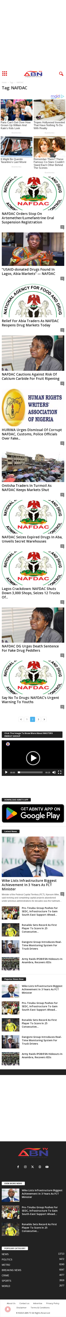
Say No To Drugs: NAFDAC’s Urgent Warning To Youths (30, 699)
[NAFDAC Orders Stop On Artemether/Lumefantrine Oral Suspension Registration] (33, 193)
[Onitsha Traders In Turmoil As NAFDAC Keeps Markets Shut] (33, 465)
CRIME (5, 1275)
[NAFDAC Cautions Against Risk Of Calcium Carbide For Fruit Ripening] (33, 353)
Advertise (37, 1303)
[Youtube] (47, 1167)
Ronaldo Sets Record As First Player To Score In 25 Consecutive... (39, 928)
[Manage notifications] (8, 1309)
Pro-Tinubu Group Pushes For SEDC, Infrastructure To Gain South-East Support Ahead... (40, 911)
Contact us (24, 1303)
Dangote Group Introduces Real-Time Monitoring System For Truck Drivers (42, 945)
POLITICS (7, 1259)
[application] (33, 758)
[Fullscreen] (59, 772)
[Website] (40, 1167)
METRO (6, 1265)
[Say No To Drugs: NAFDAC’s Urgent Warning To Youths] (33, 677)
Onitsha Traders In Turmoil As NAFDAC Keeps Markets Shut (27, 487)
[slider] (30, 772)
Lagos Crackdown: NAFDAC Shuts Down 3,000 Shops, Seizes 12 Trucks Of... (31, 593)
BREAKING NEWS (11, 1270)
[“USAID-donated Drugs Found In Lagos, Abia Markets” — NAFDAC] (33, 249)
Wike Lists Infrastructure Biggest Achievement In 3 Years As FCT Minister (29, 884)
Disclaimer (22, 1307)
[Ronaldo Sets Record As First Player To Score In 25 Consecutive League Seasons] (10, 929)
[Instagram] (26, 1167)
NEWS (5, 1254)
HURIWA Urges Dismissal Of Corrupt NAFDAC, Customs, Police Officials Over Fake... (32, 434)
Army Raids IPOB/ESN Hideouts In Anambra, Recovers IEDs (42, 960)
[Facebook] (19, 1167)
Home (4, 82)
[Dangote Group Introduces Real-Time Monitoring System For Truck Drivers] (10, 946)
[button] (33, 758)
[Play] (6, 772)
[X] (33, 1167)
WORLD (6, 1286)
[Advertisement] (33, 34)
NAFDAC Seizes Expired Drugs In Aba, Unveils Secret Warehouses (32, 539)
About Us (11, 1303)
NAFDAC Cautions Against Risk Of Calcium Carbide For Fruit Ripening (30, 376)
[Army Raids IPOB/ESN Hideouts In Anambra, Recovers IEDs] (10, 963)
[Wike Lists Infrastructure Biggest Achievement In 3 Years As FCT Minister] (33, 857)
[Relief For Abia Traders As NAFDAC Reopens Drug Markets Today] (33, 300)
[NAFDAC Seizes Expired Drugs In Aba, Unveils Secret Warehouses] (33, 517)
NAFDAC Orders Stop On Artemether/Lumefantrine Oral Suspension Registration (28, 217)
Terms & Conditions (40, 1307)
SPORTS (6, 1280)
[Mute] (54, 772)
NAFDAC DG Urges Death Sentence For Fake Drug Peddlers (30, 648)
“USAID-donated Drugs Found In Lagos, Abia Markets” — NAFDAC (28, 271)
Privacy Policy (52, 1303)
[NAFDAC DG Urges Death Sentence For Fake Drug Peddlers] (33, 625)
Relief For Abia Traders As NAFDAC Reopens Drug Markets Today (30, 323)
